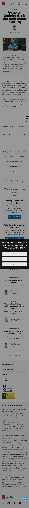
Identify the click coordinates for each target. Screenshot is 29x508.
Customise (14, 264)
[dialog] (14, 254)
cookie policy (12, 249)
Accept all (14, 253)
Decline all (14, 259)
